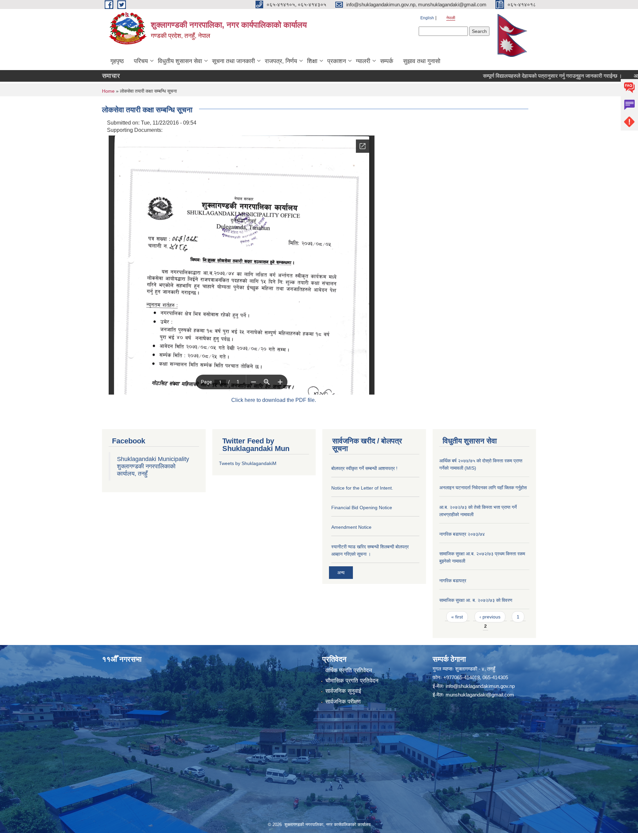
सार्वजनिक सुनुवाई (343, 691)
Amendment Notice (351, 527)
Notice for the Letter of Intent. (362, 488)
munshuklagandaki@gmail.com (480, 694)
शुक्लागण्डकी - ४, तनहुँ (475, 669)
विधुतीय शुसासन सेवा (180, 61)
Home (108, 91)
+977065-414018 (461, 677)
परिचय (141, 61)
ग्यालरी (363, 61)
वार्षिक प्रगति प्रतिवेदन (348, 670)
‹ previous (489, 616)
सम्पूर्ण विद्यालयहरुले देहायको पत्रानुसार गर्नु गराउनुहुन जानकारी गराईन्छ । (526, 76)
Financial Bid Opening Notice (361, 507)
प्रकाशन (336, 61)
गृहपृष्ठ (117, 61)
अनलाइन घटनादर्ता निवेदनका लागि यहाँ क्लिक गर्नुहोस (483, 487)
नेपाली (450, 18)
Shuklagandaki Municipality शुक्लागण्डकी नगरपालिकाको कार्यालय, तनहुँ (153, 466)
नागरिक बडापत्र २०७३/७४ (462, 534)
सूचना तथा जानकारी (233, 61)
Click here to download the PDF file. (273, 400)
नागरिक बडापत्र (452, 580)
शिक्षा (312, 61)
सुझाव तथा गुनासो (421, 61)
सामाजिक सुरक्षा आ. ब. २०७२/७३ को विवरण (475, 600)
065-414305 (495, 677)
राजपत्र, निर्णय (281, 61)
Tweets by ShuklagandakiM (247, 463)
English (427, 18)
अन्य (341, 572)
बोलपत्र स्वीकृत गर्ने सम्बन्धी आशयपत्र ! (364, 468)
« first (457, 616)
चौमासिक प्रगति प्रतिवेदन (351, 681)
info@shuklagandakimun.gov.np (480, 686)
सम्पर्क (386, 61)
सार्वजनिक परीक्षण (343, 701)
